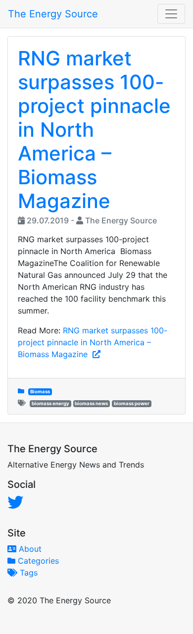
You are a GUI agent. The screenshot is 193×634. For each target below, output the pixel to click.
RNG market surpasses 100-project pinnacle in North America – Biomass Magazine (92, 342)
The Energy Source (53, 14)
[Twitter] (15, 502)
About (29, 549)
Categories (37, 561)
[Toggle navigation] (171, 14)
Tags (27, 573)
